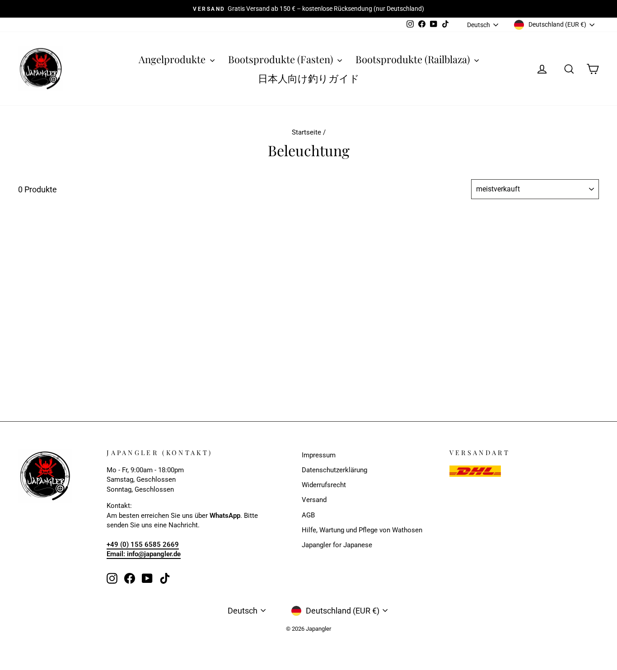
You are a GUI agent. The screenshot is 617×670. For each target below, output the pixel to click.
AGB (308, 515)
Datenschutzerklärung (334, 470)
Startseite (306, 132)
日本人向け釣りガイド (309, 78)
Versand (314, 500)
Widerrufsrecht (324, 485)
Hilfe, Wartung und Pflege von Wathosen (362, 530)
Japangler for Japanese (337, 545)
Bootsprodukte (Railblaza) (413, 59)
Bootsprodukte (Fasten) (281, 59)
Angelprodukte (173, 59)
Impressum (319, 455)
